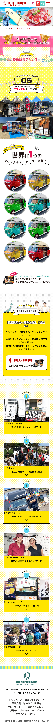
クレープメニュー (16, 706)
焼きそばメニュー (36, 706)
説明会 (37, 703)
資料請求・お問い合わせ (32, 710)
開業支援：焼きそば (22, 703)
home (5, 28)
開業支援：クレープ (34, 699)
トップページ (15, 699)
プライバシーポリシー (26, 714)
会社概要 (13, 710)
